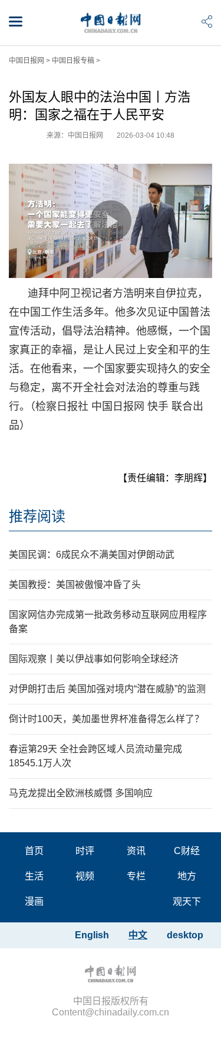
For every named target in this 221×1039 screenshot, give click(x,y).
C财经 (187, 851)
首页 (34, 851)
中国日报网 (26, 61)
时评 (84, 851)
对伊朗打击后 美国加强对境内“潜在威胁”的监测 (107, 689)
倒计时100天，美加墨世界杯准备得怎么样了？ (106, 719)
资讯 (136, 851)
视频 (84, 876)
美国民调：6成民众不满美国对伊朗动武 (91, 555)
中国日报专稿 (73, 61)
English (92, 935)
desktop (185, 935)
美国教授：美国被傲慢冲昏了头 (75, 585)
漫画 (34, 901)
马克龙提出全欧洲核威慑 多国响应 (81, 793)
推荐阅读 (37, 516)
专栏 (136, 876)
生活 (34, 876)
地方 (186, 876)
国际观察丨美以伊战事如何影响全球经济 (94, 659)
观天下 (187, 901)
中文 (137, 935)
